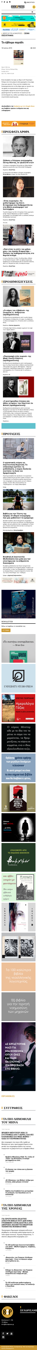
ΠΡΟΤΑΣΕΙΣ (9, 1196)
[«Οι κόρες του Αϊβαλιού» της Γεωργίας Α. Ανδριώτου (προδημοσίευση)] (18, 297)
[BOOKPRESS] (18, 7)
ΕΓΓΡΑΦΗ (6, 630)
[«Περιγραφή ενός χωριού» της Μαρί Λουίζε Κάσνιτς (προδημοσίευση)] (18, 343)
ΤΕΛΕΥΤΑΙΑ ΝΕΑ (6, 1129)
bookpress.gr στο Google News (24, 106)
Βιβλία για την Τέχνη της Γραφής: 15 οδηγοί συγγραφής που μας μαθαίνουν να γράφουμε (18, 515)
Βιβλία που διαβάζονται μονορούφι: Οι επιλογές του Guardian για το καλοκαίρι (19, 1192)
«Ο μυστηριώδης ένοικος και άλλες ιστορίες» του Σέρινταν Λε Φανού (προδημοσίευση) (18, 403)
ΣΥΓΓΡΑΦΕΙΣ (13, 1108)
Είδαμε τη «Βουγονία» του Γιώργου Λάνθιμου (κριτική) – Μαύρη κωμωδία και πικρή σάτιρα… (18, 1271)
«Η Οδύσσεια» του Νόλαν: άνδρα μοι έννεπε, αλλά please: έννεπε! (19, 1181)
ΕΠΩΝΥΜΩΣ (9, 1173)
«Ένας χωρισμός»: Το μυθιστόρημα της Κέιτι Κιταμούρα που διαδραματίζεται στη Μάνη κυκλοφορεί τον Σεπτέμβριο (18, 204)
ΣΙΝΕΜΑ (8, 1263)
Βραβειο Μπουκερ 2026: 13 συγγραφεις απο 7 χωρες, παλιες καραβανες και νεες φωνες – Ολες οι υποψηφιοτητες (17, 1135)
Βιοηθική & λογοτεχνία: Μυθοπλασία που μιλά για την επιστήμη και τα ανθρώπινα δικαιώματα (16, 559)
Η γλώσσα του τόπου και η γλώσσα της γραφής (19, 1170)
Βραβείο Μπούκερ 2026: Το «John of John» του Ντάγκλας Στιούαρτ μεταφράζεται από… (19, 1158)
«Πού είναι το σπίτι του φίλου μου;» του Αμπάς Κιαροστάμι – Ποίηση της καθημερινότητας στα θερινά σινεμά (18, 252)
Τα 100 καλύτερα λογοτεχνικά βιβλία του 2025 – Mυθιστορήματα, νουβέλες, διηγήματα (20, 1246)
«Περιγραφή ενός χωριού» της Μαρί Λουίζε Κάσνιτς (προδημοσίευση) (17, 358)
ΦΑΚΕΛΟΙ (11, 1296)
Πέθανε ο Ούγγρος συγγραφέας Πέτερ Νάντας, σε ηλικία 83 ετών (18, 161)
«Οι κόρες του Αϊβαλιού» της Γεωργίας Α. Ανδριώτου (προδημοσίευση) (16, 312)
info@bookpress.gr (7, 1324)
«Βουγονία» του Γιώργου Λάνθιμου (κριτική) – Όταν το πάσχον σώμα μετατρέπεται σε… (18, 1259)
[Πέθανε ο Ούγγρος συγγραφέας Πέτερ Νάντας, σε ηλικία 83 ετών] (18, 147)
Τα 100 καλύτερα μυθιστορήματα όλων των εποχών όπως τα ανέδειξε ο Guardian (20, 1284)
